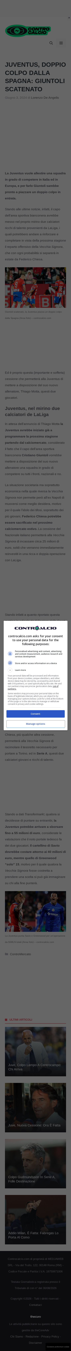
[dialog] (36, 675)
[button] (35, 670)
